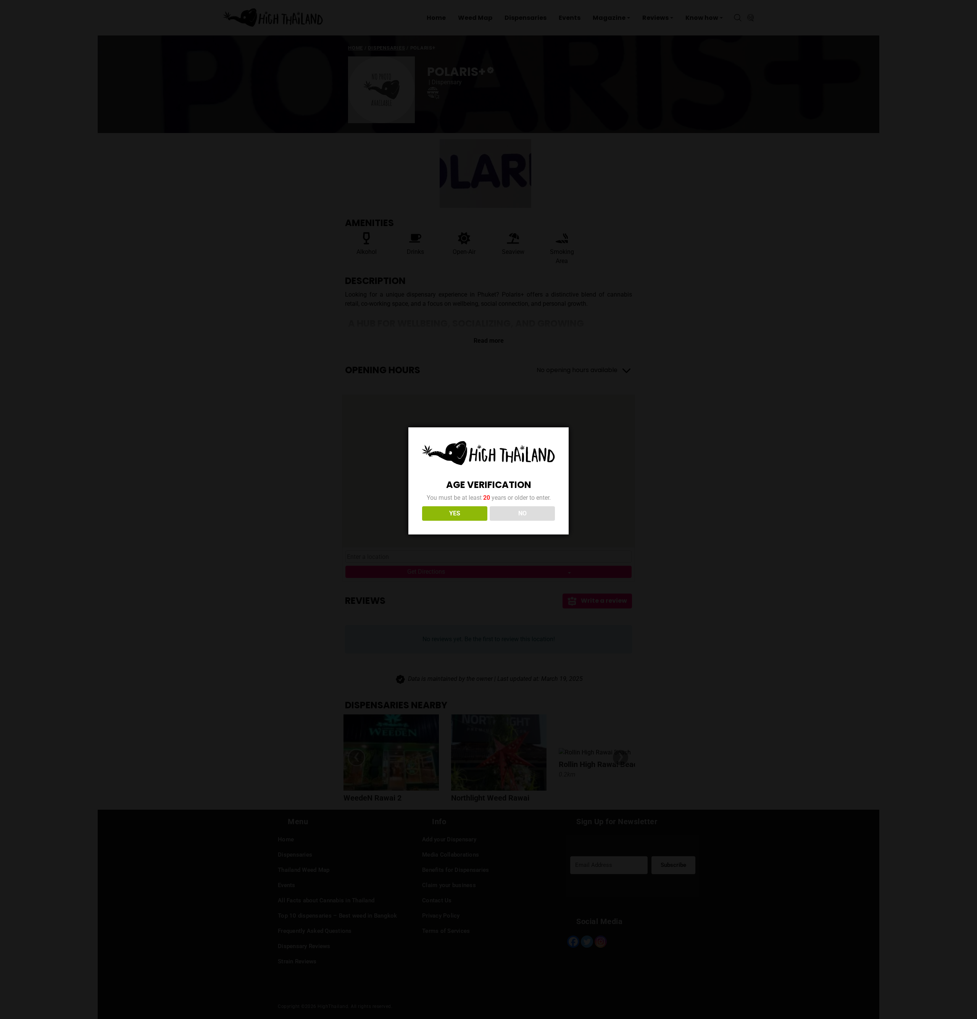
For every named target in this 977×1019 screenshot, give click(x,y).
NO (522, 513)
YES (454, 513)
